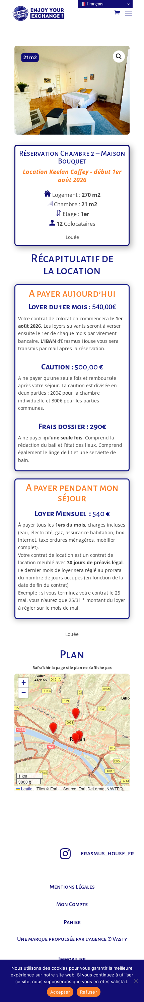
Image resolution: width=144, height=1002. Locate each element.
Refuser (88, 992)
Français (94, 3)
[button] (119, 56)
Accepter (60, 992)
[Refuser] (135, 980)
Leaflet (26, 788)
